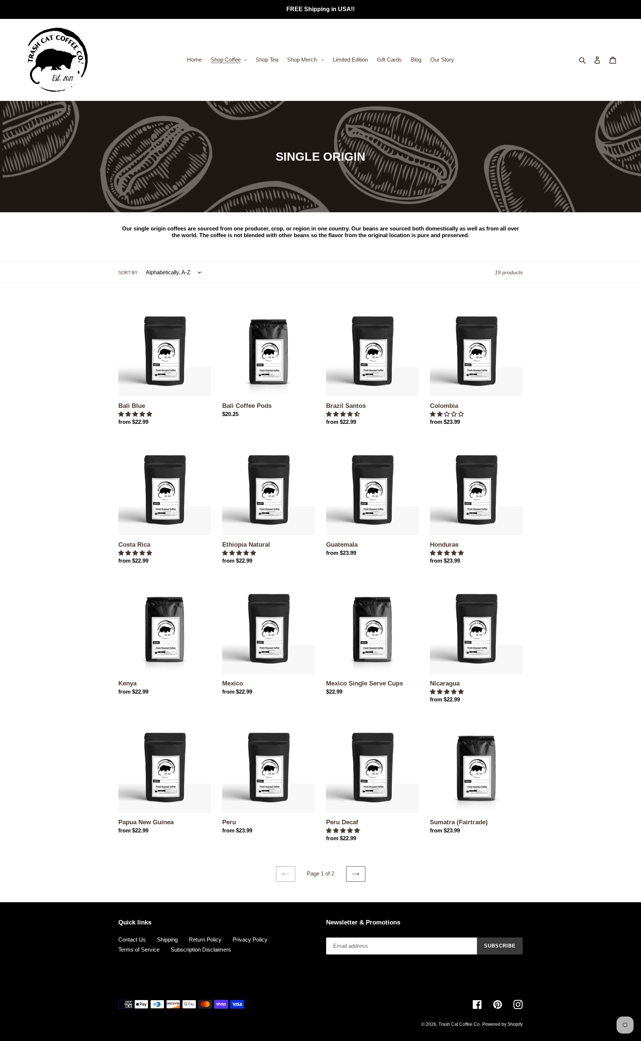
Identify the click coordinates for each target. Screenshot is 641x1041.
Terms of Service (139, 949)
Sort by (128, 272)
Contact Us (132, 939)
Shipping (167, 939)
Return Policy (205, 939)
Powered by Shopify (502, 1024)
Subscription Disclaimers (201, 949)
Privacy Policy (250, 939)
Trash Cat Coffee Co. (459, 1024)
